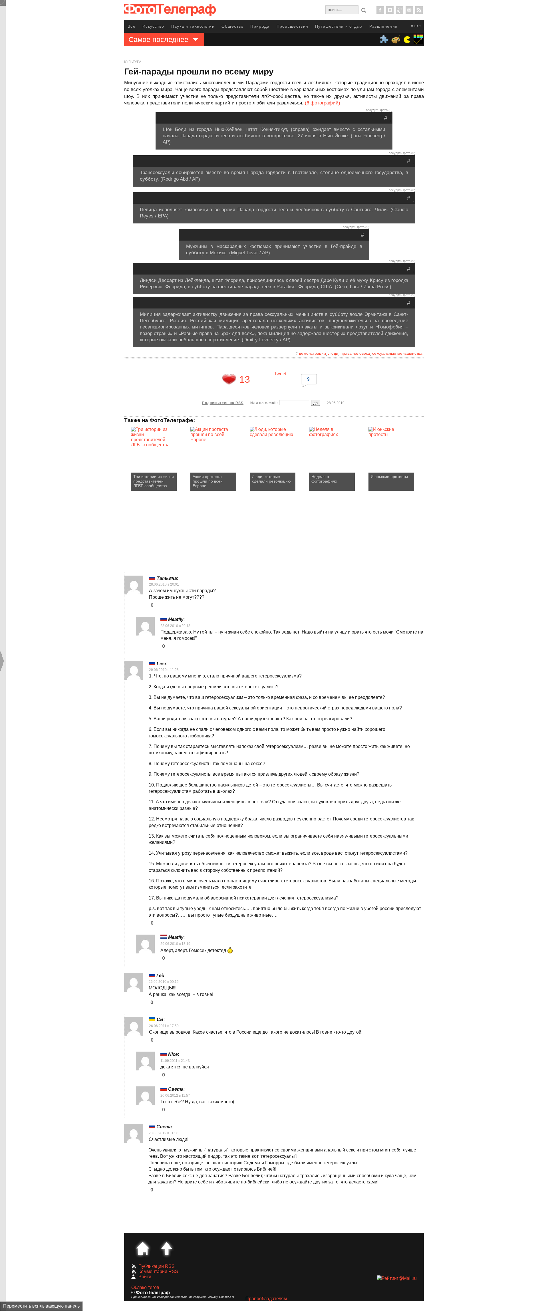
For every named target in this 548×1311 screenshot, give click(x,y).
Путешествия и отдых (338, 26)
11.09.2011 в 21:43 (175, 1061)
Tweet (280, 373)
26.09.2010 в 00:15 (164, 982)
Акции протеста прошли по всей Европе (208, 481)
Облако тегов (145, 1287)
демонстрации (312, 353)
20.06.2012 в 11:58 (163, 1133)
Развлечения (383, 26)
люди (333, 353)
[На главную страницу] (142, 1248)
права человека (355, 353)
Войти (144, 1276)
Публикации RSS (156, 1266)
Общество (232, 26)
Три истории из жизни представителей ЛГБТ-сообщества (153, 481)
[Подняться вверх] (166, 1248)
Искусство (153, 26)
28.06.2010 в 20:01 (164, 584)
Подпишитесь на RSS (222, 403)
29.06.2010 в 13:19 (175, 944)
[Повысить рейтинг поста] (229, 379)
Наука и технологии (193, 26)
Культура (132, 62)
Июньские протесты (389, 476)
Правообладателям (266, 1298)
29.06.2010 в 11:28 (164, 670)
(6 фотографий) (322, 103)
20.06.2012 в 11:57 (175, 1096)
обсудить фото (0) (379, 110)
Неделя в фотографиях (324, 478)
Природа (259, 26)
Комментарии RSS (158, 1271)
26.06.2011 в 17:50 (164, 1026)
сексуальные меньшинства (397, 353)
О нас (416, 26)
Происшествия (293, 26)
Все (132, 26)
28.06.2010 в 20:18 (175, 626)
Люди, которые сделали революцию (271, 478)
